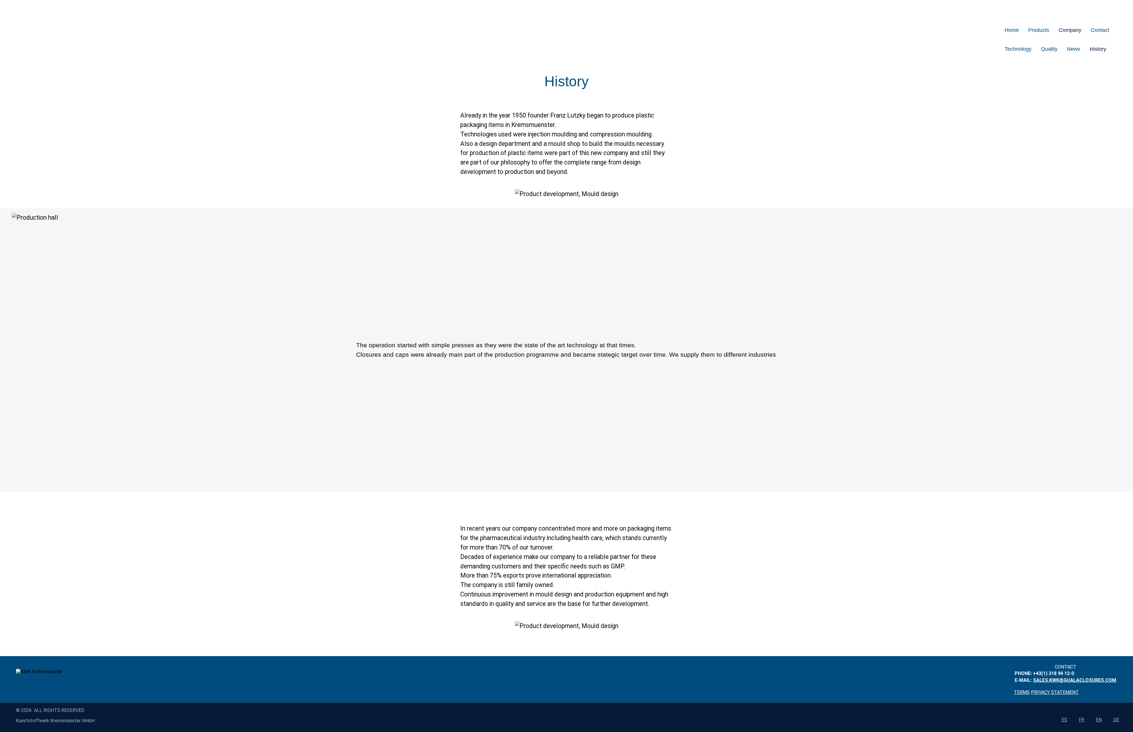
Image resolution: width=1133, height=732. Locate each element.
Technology (1018, 49)
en (1099, 720)
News (1073, 49)
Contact (1100, 30)
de (1116, 720)
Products (1038, 30)
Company (1070, 30)
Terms (1022, 692)
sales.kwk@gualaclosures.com (1074, 680)
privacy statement (1055, 692)
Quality (1049, 49)
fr (1081, 720)
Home (1012, 30)
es (1064, 720)
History (1098, 49)
